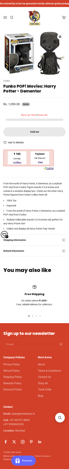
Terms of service (42, 456)
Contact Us (44, 377)
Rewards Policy (12, 383)
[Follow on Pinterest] (31, 442)
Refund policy (9, 456)
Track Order (44, 389)
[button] (60, 418)
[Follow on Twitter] (14, 442)
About (41, 364)
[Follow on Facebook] (5, 442)
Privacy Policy (11, 364)
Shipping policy (10, 459)
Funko (6, 80)
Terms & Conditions (49, 370)
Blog (40, 395)
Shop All (43, 383)
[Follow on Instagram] (22, 442)
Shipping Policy (12, 377)
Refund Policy (11, 370)
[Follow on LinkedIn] (40, 442)
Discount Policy (12, 389)
